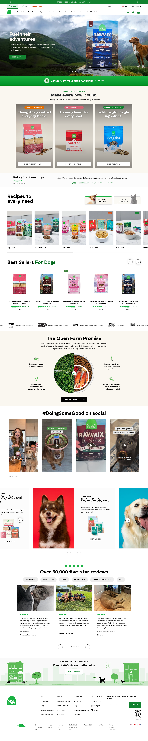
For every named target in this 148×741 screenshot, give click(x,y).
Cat (26, 6)
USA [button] (125, 6)
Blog (75, 706)
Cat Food (60, 714)
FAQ (42, 706)
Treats (82, 12)
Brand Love (30, 579)
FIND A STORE (75, 672)
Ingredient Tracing (63, 701)
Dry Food (43, 12)
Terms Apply (91, 2)
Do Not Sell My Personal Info (73, 727)
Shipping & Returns (47, 710)
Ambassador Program (81, 710)
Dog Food (61, 710)
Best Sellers (21, 12)
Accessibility (88, 725)
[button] (128, 12)
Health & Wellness (93, 12)
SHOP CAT (35, 56)
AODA (101, 725)
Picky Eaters (79, 579)
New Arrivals (32, 12)
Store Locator (62, 706)
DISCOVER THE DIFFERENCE (74, 399)
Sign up (135, 705)
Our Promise (113, 6)
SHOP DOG (17, 56)
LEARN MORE (99, 81)
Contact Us (45, 701)
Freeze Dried (63, 12)
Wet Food (74, 12)
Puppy (64, 579)
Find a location (136, 6)
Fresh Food (37, 6)
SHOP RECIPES (10, 542)
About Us (77, 701)
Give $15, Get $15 (47, 714)
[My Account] (133, 13)
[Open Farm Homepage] (9, 12)
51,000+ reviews (19, 183)
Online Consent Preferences (113, 727)
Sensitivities (48, 579)
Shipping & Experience (102, 579)
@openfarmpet (13, 476)
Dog (14, 6)
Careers (77, 714)
